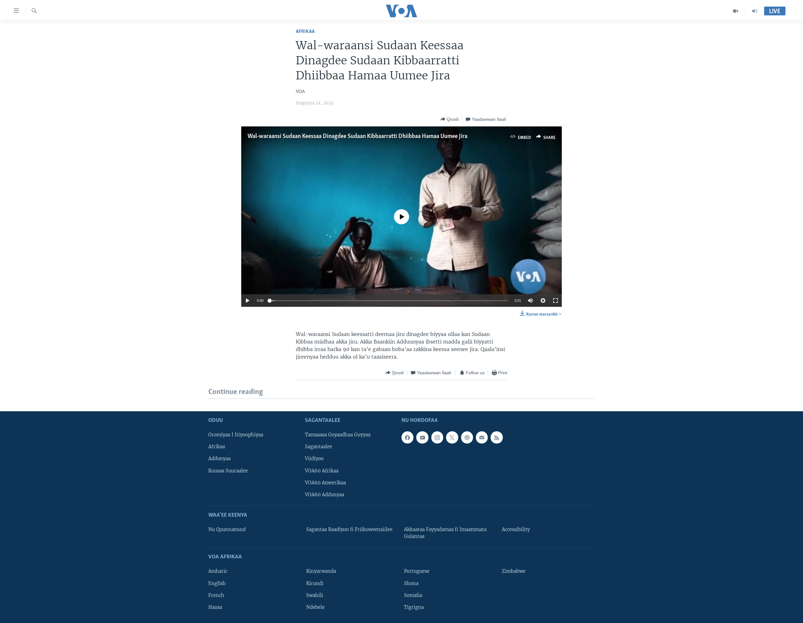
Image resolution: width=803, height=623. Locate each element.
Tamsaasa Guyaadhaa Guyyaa (337, 435)
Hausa (215, 607)
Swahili (314, 595)
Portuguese (416, 571)
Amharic (217, 571)
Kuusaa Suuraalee (228, 470)
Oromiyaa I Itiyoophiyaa (235, 435)
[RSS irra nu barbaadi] (497, 437)
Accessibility (516, 529)
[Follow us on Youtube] (422, 437)
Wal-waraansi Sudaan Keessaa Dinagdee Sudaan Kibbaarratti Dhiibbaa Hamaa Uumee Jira (358, 136)
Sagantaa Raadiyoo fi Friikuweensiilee (349, 529)
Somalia (413, 595)
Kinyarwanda (321, 571)
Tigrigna (414, 607)
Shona (411, 583)
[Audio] (754, 11)
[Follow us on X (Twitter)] (452, 437)
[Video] (735, 11)
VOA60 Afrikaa (321, 470)
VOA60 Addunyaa (324, 494)
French (216, 595)
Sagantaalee (318, 447)
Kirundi (314, 583)
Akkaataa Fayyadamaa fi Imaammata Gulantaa (445, 533)
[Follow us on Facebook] (407, 437)
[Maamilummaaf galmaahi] (482, 437)
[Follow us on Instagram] (437, 437)
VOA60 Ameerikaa (325, 482)
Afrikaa (305, 31)
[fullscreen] (555, 300)
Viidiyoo (314, 458)
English (217, 583)
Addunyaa (219, 458)
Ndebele (315, 607)
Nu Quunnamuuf (227, 529)
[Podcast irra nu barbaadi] (467, 437)
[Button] (449, 119)
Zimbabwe (513, 571)
